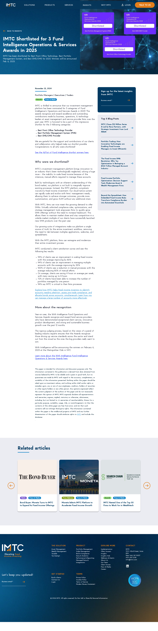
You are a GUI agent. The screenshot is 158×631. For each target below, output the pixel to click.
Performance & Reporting (85, 558)
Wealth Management (58, 551)
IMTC (79, 414)
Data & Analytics (82, 556)
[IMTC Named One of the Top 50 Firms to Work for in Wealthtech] (120, 477)
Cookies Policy (81, 580)
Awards (39, 99)
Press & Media (50, 99)
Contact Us (55, 580)
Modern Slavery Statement (85, 584)
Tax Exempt (55, 556)
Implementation (106, 549)
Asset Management (58, 549)
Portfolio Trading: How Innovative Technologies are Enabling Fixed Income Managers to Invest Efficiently (113, 145)
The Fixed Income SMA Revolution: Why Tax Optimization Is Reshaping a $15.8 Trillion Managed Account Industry (114, 163)
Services (69, 5)
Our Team (104, 562)
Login (128, 5)
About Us (104, 560)
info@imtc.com (131, 559)
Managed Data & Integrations (82, 561)
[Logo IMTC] (13, 5)
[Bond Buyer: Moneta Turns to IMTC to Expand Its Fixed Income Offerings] (37, 477)
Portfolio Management (84, 549)
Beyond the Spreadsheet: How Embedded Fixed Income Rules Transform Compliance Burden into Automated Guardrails (114, 199)
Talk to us (145, 4)
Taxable (54, 553)
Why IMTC (106, 5)
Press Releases (68, 498)
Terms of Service (82, 582)
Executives (59, 95)
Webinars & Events (107, 558)
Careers (103, 569)
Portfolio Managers (44, 95)
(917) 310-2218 (131, 557)
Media (23, 498)
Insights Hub (105, 556)
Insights (87, 5)
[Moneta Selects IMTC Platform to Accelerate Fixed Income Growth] (79, 477)
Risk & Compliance (82, 553)
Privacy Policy (81, 577)
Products (50, 5)
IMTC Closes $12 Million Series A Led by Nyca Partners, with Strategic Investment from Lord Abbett (114, 128)
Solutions (29, 5)
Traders (69, 95)
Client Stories (106, 564)
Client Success (106, 551)
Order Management (83, 551)
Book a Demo (56, 577)
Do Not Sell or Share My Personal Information (91, 598)
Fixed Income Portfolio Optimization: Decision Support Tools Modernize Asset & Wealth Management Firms (114, 182)
